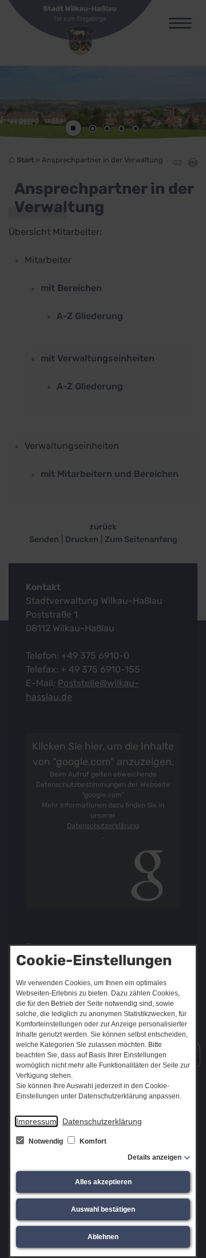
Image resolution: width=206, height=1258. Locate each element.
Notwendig (46, 1141)
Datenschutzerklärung (102, 1121)
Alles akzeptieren (103, 1182)
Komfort (92, 1141)
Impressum (36, 1121)
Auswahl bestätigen (103, 1209)
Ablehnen (103, 1237)
